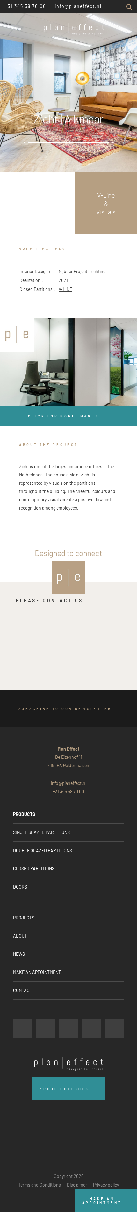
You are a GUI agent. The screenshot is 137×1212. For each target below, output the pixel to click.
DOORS (20, 886)
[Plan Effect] (17, 335)
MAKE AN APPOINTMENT (37, 972)
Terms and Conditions (39, 1184)
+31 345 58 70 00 (25, 6)
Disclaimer (77, 1184)
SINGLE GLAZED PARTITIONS (41, 832)
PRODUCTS (24, 814)
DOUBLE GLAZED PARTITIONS (42, 850)
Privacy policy (106, 1184)
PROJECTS (23, 917)
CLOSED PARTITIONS (33, 868)
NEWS (19, 954)
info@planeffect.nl (78, 6)
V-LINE (65, 289)
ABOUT (20, 936)
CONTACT (22, 990)
